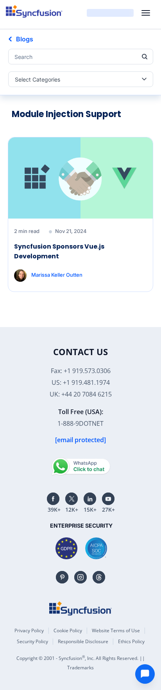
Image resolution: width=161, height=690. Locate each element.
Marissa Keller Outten (56, 275)
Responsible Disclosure (83, 641)
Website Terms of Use (116, 630)
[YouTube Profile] (108, 499)
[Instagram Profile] (80, 577)
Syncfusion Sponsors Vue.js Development (59, 251)
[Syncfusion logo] (34, 11)
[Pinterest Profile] (62, 577)
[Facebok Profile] (53, 499)
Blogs (24, 39)
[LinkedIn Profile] (90, 499)
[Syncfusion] (80, 608)
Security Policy (32, 641)
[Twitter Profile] (71, 499)
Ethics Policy (131, 641)
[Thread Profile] (99, 577)
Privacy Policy (29, 630)
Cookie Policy (68, 630)
